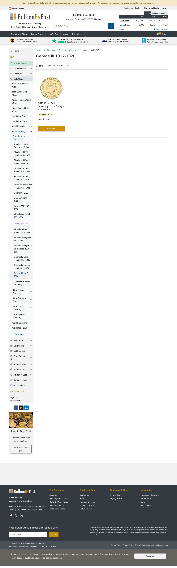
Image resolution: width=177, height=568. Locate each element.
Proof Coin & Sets (17, 357)
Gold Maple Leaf (19, 328)
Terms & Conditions (142, 545)
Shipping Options (87, 505)
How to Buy (115, 495)
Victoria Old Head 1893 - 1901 (22, 216)
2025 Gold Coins (19, 121)
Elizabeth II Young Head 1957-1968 (22, 178)
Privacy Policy (128, 545)
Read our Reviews (57, 509)
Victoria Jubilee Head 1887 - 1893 (22, 231)
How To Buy (53, 34)
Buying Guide (37, 34)
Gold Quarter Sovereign (19, 316)
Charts (77, 34)
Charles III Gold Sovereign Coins (21, 145)
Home (38, 50)
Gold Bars (18, 73)
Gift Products (19, 351)
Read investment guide (21, 449)
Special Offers (19, 63)
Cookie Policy (116, 545)
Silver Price (125, 25)
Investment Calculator (149, 495)
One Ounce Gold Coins (20, 85)
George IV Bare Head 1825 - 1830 (22, 258)
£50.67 (164, 25)
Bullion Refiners (20, 380)
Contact (128, 8)
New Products (19, 68)
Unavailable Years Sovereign (22, 283)
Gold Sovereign (50, 50)
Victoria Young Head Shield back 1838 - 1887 (23, 248)
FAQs (137, 8)
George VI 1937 (21, 193)
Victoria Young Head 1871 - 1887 (23, 239)
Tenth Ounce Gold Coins (20, 109)
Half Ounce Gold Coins (19, 93)
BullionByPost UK (57, 505)
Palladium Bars (20, 375)
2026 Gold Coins (19, 116)
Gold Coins (18, 79)
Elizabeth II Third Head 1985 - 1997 (22, 170)
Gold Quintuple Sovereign (19, 300)
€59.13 (153, 25)
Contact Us (84, 495)
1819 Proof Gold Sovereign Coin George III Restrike (51, 106)
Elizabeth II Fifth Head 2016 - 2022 (22, 153)
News (65, 34)
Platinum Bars (19, 364)
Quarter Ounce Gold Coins (21, 101)
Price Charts (145, 498)
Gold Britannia (18, 126)
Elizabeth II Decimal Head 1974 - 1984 (23, 186)
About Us (53, 495)
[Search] (111, 26)
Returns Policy (86, 509)
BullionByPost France (59, 502)
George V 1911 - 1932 (21, 199)
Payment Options (87, 502)
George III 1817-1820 (21, 275)
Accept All (150, 556)
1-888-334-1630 (16, 497)
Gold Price (124, 21)
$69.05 (141, 25)
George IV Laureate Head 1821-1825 (23, 266)
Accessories (19, 385)
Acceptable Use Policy (159, 545)
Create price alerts (161, 29)
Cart (163, 33)
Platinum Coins (20, 369)
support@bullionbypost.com (21, 501)
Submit (54, 534)
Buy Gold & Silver (19, 34)
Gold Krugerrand (19, 323)
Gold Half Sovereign (17, 308)
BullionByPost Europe (59, 498)
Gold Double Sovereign (18, 291)
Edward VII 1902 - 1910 (22, 207)
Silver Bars (18, 340)
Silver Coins (18, 346)
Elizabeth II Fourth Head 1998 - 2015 (22, 162)
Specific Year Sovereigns (69, 50)
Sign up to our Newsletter (16, 399)
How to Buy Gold (21, 431)
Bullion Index (146, 505)
